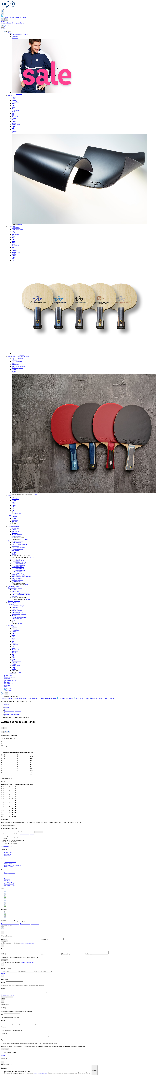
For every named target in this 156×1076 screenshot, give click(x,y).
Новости (7, 685)
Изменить (4, 973)
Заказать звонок (109, 698)
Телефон (43, 939)
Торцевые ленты (17, 534)
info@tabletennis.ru (97, 698)
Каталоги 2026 (8, 683)
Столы (14, 589)
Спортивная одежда (14, 559)
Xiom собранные (17, 361)
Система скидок (9, 866)
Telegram (8, 690)
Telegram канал (82, 698)
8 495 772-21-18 (32, 698)
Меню (3, 28)
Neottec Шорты (16, 581)
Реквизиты (7, 854)
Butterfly (14, 97)
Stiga (13, 108)
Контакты (7, 678)
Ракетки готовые (17, 610)
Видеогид (7, 682)
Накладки (15, 36)
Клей (9, 515)
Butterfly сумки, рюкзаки (19, 544)
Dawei (13, 659)
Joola (13, 132)
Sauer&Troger (16, 124)
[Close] (2, 927)
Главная (6, 704)
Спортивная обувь (13, 586)
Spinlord (14, 123)
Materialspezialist (16, 120)
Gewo (13, 107)
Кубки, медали (16, 536)
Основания (15, 38)
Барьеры (14, 596)
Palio (13, 128)
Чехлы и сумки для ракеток (16, 541)
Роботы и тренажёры (14, 602)
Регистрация (8, 688)
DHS (13, 113)
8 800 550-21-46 (12, 698)
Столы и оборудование (15, 588)
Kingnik (14, 657)
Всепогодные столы (14, 601)
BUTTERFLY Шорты (18, 565)
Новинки (11, 604)
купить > (19, 94)
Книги (14, 529)
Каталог (6, 707)
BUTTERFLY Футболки (19, 562)
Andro (13, 105)
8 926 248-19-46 (48, 698)
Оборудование (16, 591)
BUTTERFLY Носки (18, 568)
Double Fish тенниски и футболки (22, 576)
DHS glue (14, 521)
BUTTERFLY (16, 228)
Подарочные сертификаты (12, 865)
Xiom (13, 98)
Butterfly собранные (18, 358)
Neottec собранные (17, 368)
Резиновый (15, 520)
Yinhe (13, 126)
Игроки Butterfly (9, 884)
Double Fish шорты (17, 578)
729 (13, 115)
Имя (2, 1014)
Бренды (10, 625)
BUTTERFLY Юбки (18, 567)
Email (3, 1008)
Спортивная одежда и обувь (20, 34)
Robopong (15, 644)
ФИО (3, 954)
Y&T (13, 646)
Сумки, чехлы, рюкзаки (19, 617)
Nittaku (14, 121)
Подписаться (39, 832)
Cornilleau (15, 662)
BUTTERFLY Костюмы (19, 563)
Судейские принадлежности (20, 593)
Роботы (14, 615)
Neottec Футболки (17, 580)
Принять (94, 1070)
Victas (13, 129)
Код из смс (4, 1033)
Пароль (3, 988)
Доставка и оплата (10, 680)
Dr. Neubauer (15, 110)
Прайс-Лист (8, 863)
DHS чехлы (15, 550)
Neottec (14, 118)
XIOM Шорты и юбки (18, 575)
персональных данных (27, 834)
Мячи (9, 495)
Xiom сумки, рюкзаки (18, 547)
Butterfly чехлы (16, 542)
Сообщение (88, 954)
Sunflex (14, 371)
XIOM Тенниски (17, 571)
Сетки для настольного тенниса (21, 594)
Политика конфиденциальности (29, 924)
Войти (3, 998)
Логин (3, 982)
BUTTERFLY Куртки (18, 570)
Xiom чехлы (15, 546)
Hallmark (14, 131)
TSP (13, 510)
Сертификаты (12, 674)
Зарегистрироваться (7, 996)
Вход (5, 686)
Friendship (15, 116)
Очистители (15, 531)
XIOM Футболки (17, 573)
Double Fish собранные (19, 366)
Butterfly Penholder (17, 229)
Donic (13, 103)
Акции (10, 33)
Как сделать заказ (9, 677)
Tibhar (13, 111)
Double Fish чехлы (17, 549)
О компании (8, 675)
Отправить (4, 941)
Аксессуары (15, 528)
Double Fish (15, 102)
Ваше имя (4, 939)
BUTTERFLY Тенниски (19, 560)
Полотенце (15, 533)
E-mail (42, 954)
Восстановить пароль (7, 995)
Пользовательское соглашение (10, 924)
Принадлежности (13, 526)
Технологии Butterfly (10, 882)
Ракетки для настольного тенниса (18, 356)
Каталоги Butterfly (10, 885)
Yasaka (14, 100)
